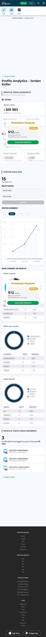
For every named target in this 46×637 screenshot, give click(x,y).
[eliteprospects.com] (6, 3)
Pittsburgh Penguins (23, 592)
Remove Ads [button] (29, 18)
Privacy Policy (23, 612)
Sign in (32, 3)
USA (23, 541)
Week (12, 214)
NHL (23, 559)
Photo (23, 615)
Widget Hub (23, 604)
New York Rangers (23, 589)
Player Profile (9, 76)
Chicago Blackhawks (23, 581)
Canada (23, 539)
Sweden (23, 536)
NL (23, 572)
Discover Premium (23, 142)
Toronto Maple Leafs (23, 595)
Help (23, 609)
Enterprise (23, 623)
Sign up (23, 3)
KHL (23, 561)
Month (20, 214)
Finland (23, 544)
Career (23, 625)
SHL (23, 564)
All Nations (23, 549)
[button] (23, 196)
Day (4, 214)
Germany (23, 547)
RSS (23, 620)
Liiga (23, 569)
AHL (23, 567)
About (23, 607)
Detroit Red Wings (23, 584)
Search (23, 202)
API (23, 617)
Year (28, 214)
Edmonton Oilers (23, 587)
